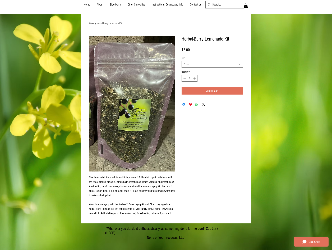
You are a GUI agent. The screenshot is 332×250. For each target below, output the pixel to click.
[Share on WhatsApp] (197, 104)
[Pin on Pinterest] (190, 104)
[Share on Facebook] (184, 104)
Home (91, 23)
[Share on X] (203, 104)
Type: (185, 57)
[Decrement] (184, 78)
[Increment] (195, 78)
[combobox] (212, 64)
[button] (116, 4)
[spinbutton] (189, 78)
